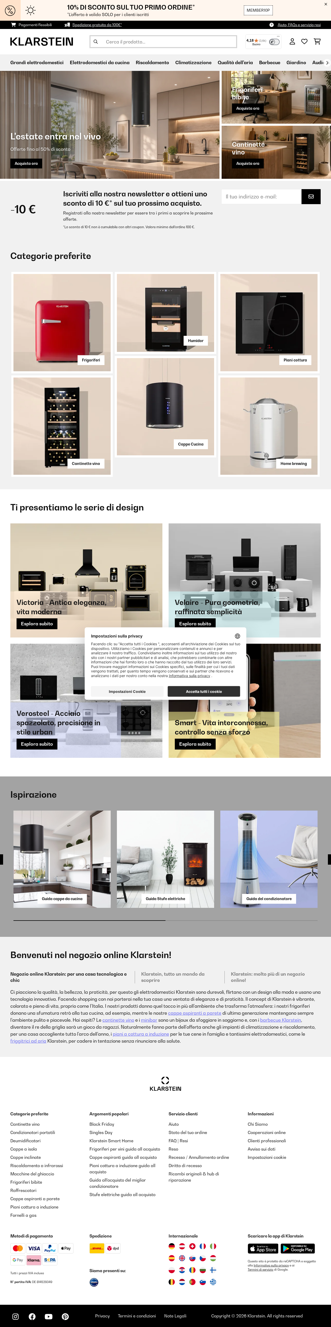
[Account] (292, 41)
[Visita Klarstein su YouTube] (48, 1316)
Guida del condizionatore (269, 898)
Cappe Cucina (191, 444)
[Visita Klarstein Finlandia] (213, 1270)
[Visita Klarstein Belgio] (172, 1282)
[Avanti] (327, 63)
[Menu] (278, 37)
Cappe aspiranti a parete (35, 1198)
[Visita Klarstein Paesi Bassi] (182, 1282)
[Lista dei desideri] (304, 41)
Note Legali (175, 1315)
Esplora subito (37, 623)
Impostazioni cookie (267, 1157)
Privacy (102, 1315)
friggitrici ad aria (28, 1041)
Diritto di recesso (185, 1165)
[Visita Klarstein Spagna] (172, 1258)
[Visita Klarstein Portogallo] (192, 1282)
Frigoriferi (91, 360)
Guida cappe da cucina (62, 898)
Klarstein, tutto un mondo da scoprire (173, 977)
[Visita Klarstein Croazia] (182, 1270)
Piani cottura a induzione (34, 1207)
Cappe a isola (23, 1149)
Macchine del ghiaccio (32, 1173)
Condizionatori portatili (32, 1132)
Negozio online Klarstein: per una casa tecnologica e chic (68, 977)
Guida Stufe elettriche (165, 898)
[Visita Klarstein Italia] (213, 1246)
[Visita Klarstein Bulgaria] (203, 1270)
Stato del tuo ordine (188, 1132)
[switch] (274, 42)
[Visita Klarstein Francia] (203, 1246)
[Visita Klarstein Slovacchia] (192, 1258)
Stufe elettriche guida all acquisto (122, 1194)
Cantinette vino (86, 463)
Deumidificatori (25, 1140)
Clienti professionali (267, 1140)
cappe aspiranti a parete (194, 1013)
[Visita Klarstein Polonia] (172, 1270)
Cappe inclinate (25, 1157)
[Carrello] (317, 41)
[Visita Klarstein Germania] (172, 1246)
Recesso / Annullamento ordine (199, 1157)
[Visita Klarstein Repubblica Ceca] (203, 1258)
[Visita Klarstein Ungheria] (213, 1258)
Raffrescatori (23, 1190)
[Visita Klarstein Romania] (192, 1270)
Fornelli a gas (23, 1215)
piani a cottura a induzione (141, 1034)
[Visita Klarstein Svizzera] (192, 1246)
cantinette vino (118, 1020)
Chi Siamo (258, 1124)
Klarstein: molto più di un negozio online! (268, 977)
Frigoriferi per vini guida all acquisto (124, 1149)
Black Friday (101, 1124)
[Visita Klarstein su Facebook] (32, 1316)
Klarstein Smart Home (111, 1140)
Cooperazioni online (267, 1132)
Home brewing (294, 463)
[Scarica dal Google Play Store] (297, 1248)
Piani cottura (295, 360)
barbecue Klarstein (280, 1020)
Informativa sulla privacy (271, 1265)
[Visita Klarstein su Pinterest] (65, 1316)
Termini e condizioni (137, 1315)
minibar (149, 1020)
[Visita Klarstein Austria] (182, 1246)
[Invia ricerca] (96, 42)
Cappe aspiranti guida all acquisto (123, 1157)
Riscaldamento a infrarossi (36, 1165)
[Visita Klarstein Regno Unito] (182, 1258)
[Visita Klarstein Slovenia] (203, 1282)
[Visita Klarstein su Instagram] (15, 1316)
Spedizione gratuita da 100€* (97, 25)
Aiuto (174, 1124)
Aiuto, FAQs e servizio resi (299, 25)
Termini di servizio (260, 1269)
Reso (173, 1149)
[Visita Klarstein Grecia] (213, 1282)
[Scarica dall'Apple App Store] (263, 1248)
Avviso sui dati (261, 1149)
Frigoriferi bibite (26, 1182)
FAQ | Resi (178, 1140)
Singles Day (100, 1132)
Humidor (196, 340)
